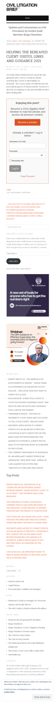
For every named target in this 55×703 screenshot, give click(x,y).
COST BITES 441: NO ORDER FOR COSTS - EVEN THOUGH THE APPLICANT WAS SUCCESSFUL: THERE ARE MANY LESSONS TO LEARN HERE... (27, 520)
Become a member (27, 122)
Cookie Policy (9, 692)
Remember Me (17, 161)
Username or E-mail (17, 141)
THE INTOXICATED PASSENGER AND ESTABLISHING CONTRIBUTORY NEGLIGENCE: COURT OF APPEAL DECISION (25, 216)
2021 (20, 41)
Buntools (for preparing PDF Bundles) (24, 620)
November (27, 41)
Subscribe (13, 261)
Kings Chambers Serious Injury (21, 631)
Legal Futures (14, 585)
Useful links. (26, 192)
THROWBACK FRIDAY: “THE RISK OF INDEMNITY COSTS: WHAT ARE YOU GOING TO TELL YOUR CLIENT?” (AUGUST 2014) (28, 418)
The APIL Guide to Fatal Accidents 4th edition (27, 608)
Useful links (23, 69)
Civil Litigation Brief (21, 7)
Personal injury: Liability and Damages (24, 589)
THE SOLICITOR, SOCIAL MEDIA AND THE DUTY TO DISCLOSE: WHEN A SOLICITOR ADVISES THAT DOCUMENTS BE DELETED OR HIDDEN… (25, 207)
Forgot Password (27, 176)
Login (8, 190)
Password (13, 151)
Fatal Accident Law (16, 581)
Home (15, 41)
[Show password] (42, 155)
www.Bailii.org (14, 655)
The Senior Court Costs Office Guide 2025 (26, 651)
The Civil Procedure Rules (19, 635)
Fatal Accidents (37, 67)
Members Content (12, 69)
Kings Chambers (15, 624)
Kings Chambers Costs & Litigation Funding (26, 628)
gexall (26, 67)
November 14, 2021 (13, 67)
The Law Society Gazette (18, 639)
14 (32, 41)
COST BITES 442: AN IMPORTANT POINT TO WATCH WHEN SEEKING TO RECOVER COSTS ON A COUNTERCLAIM (26, 555)
